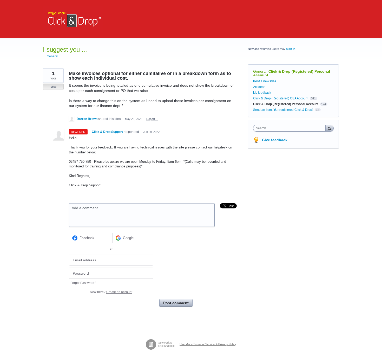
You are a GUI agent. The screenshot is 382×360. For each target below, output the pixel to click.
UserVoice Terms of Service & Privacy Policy (208, 344)
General (259, 71)
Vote (53, 86)
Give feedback (274, 140)
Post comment (176, 303)
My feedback (262, 92)
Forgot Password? (83, 283)
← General (50, 56)
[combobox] (291, 128)
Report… (152, 118)
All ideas (259, 87)
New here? (111, 292)
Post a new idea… (266, 81)
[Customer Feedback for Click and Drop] (73, 19)
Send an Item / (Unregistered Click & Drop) (283, 110)
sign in (290, 48)
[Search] (329, 128)
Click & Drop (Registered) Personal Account (291, 73)
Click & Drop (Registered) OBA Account (280, 98)
